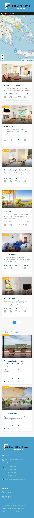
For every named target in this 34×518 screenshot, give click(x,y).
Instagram (8, 497)
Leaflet (23, 60)
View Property (17, 78)
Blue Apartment (10, 255)
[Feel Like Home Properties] (17, 10)
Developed (12, 508)
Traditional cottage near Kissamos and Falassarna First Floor (16, 363)
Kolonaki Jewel (9, 126)
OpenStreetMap (30, 60)
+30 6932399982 (10, 472)
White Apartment (10, 298)
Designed (5, 508)
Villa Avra (7, 211)
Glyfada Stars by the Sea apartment (17, 170)
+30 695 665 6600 (9, 14)
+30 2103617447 (10, 475)
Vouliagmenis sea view (12, 85)
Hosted (20, 508)
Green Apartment (11, 413)
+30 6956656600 (10, 467)
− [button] (2, 58)
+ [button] (2, 56)
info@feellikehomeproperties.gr (15, 479)
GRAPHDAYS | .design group (11, 511)
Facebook (8, 492)
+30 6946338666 (10, 469)
